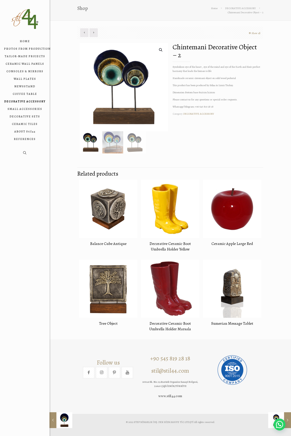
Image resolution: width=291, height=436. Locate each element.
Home (214, 8)
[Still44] (24, 19)
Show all (256, 33)
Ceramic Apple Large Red (232, 243)
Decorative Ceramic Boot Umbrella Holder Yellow (170, 246)
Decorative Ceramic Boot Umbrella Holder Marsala (170, 326)
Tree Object (108, 323)
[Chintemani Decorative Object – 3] (60, 420)
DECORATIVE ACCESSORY (240, 8)
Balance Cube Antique (108, 243)
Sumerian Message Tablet (232, 323)
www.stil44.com (170, 396)
